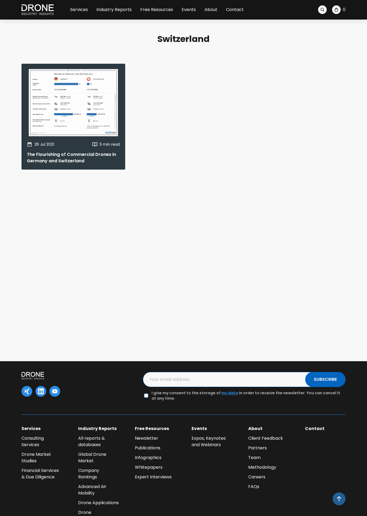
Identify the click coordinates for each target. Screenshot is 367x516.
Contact (235, 9)
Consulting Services (32, 441)
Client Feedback (265, 438)
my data (229, 393)
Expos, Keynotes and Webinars (209, 441)
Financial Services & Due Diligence (40, 473)
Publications (147, 448)
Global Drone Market (92, 457)
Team (254, 457)
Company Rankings (88, 473)
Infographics (148, 457)
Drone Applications (98, 503)
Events (189, 9)
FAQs (253, 486)
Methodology (262, 467)
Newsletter (146, 438)
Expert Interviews (153, 477)
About (210, 9)
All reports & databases (91, 441)
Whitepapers (149, 467)
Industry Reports (114, 9)
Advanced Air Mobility (92, 489)
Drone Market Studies (36, 457)
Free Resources (156, 9)
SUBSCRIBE (325, 379)
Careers (256, 477)
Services (79, 9)
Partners (257, 448)
